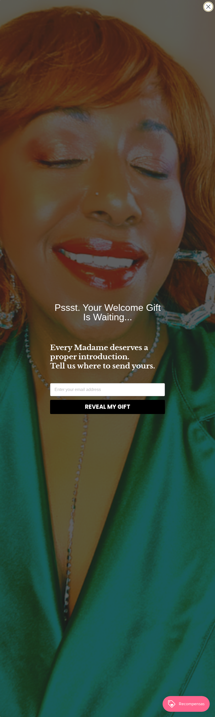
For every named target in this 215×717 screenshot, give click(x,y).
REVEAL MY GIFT (107, 407)
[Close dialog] (208, 6)
